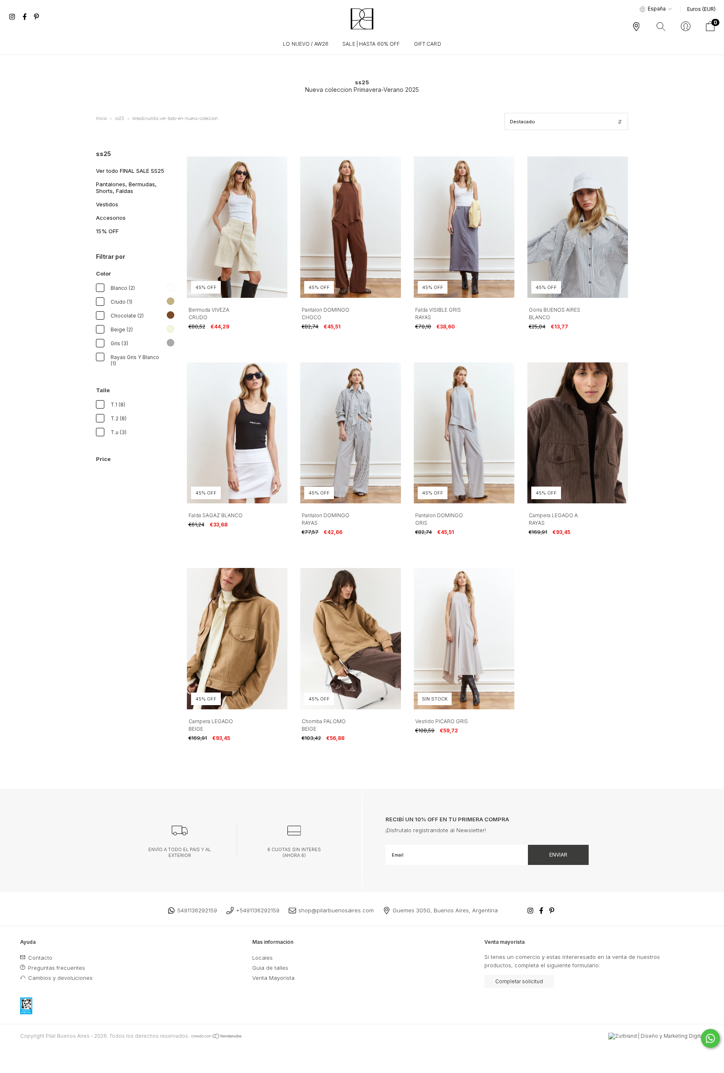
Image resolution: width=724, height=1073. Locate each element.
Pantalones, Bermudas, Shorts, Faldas (126, 187)
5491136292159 (197, 910)
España (656, 8)
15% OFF (107, 231)
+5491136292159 (257, 910)
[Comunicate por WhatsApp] (710, 1038)
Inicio (101, 118)
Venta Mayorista (273, 977)
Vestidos (107, 204)
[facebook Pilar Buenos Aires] (25, 16)
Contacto (39, 957)
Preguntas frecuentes (55, 967)
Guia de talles (270, 967)
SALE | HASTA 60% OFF (371, 44)
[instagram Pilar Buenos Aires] (13, 16)
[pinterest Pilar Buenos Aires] (36, 16)
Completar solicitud (519, 981)
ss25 (119, 118)
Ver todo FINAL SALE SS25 (130, 170)
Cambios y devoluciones (59, 977)
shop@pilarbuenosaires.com (336, 910)
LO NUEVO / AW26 (305, 44)
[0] (710, 29)
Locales (262, 957)
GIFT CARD (427, 44)
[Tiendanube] (217, 1036)
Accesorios (111, 217)
